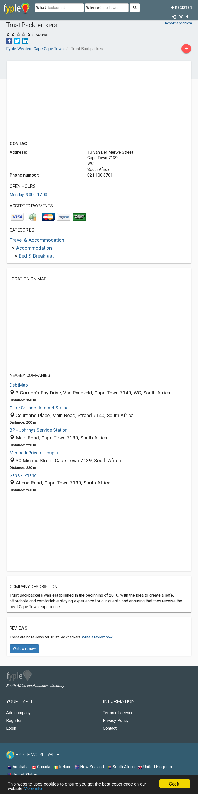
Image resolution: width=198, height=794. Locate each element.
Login (11, 728)
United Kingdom (157, 766)
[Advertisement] (53, 100)
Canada (43, 766)
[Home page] (16, 7)
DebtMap (19, 385)
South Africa (123, 766)
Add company (18, 712)
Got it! (175, 783)
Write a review (24, 649)
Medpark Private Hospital (35, 452)
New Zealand (91, 766)
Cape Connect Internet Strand (39, 407)
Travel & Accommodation (37, 240)
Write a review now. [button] (97, 637)
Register (183, 8)
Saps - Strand (23, 475)
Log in (182, 17)
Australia (20, 766)
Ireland (64, 766)
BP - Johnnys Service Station (38, 430)
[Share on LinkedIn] (25, 40)
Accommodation (34, 248)
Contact (110, 728)
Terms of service (118, 712)
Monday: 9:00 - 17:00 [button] (28, 194)
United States (24, 774)
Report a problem (178, 23)
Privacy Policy (116, 720)
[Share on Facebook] (9, 40)
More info (33, 788)
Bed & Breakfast (36, 256)
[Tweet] (17, 40)
